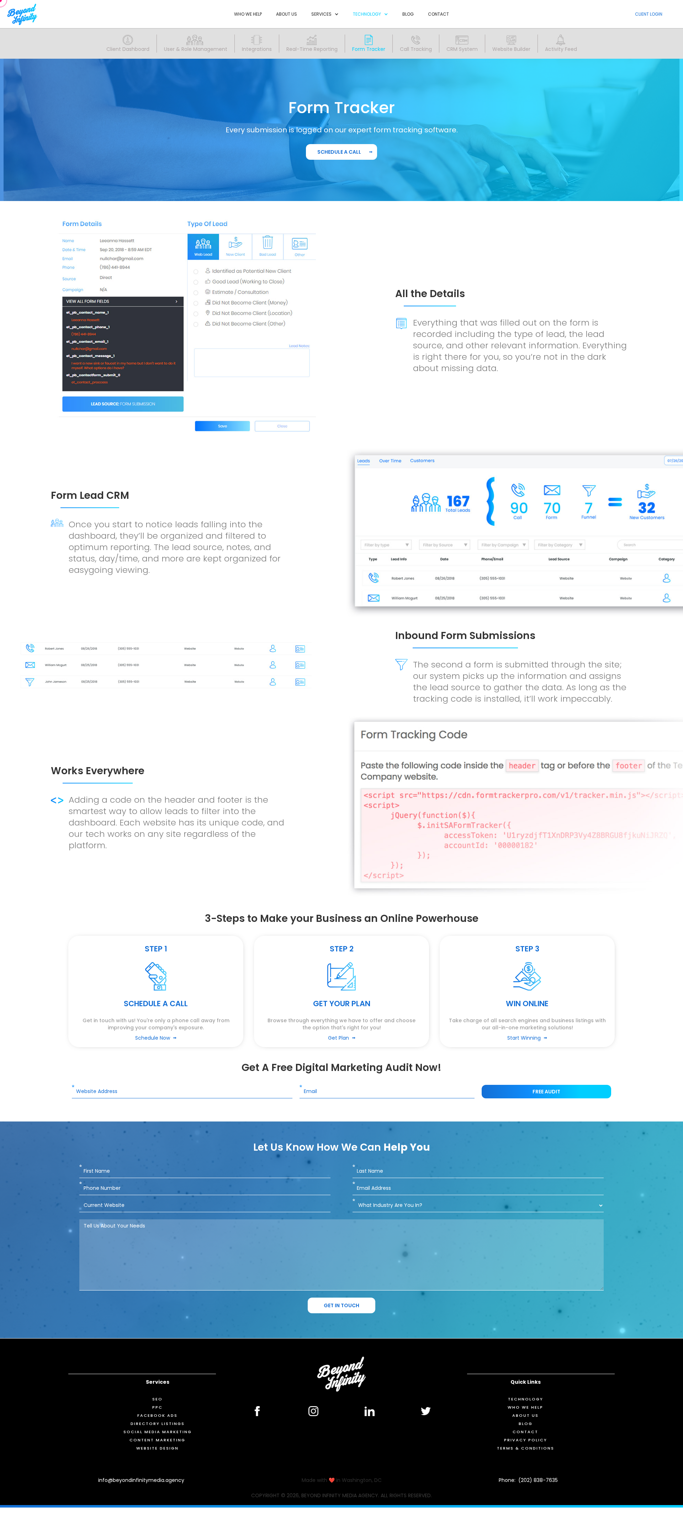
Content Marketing (157, 1440)
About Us (286, 14)
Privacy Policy (525, 1440)
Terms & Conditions (525, 1448)
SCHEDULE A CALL (339, 151)
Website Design (157, 1448)
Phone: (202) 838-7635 (528, 1480)
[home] (22, 14)
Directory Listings (158, 1423)
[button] (325, 14)
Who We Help (248, 14)
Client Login (648, 14)
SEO (157, 1399)
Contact (438, 14)
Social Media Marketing (157, 1432)
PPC (157, 1407)
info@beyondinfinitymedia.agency (141, 1480)
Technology (525, 1399)
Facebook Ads (157, 1415)
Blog (408, 14)
